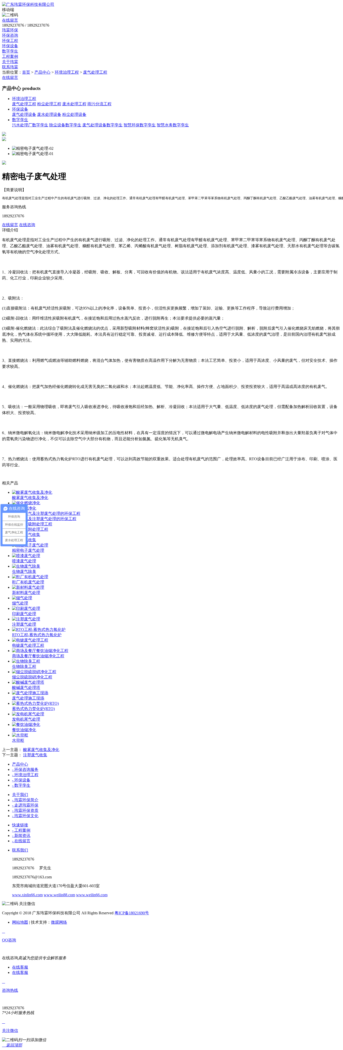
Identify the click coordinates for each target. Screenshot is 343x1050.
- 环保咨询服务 (25, 769)
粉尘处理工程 (49, 104)
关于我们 (20, 794)
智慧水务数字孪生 (173, 125)
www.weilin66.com (91, 895)
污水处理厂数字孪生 (30, 125)
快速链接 (20, 825)
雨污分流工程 (99, 104)
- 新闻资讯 (21, 835)
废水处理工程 (74, 104)
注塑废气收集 (35, 755)
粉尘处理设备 (74, 114)
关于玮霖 (10, 62)
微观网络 (59, 922)
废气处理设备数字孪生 (102, 125)
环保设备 (10, 46)
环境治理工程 (67, 72)
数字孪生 (10, 51)
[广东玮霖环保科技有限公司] (28, 4)
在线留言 (10, 20)
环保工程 (10, 40)
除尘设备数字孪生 (65, 125)
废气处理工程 (95, 72)
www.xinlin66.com (27, 895)
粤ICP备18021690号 (132, 913)
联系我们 (20, 850)
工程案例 (10, 56)
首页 (26, 72)
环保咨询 (10, 35)
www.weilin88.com (59, 895)
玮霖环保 (10, 30)
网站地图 (20, 922)
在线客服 (20, 967)
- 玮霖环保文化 (25, 816)
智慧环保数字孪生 (140, 125)
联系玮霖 (10, 67)
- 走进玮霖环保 (25, 805)
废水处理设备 (49, 114)
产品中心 (42, 72)
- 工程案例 (21, 830)
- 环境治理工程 (25, 775)
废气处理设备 (24, 114)
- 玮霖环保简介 (25, 800)
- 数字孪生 (21, 785)
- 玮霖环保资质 (25, 810)
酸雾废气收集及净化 (41, 749)
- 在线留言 (21, 841)
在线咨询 (27, 225)
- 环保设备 (21, 780)
